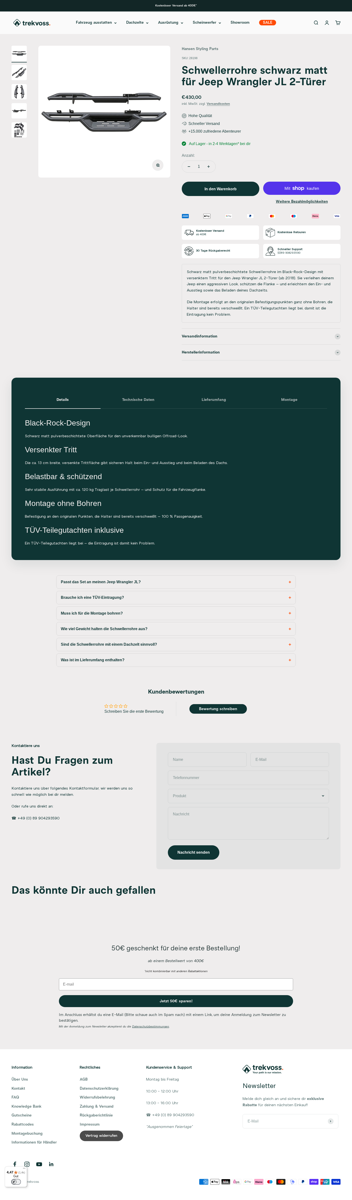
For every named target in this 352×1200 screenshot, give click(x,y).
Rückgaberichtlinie (96, 1115)
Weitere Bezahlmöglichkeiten (302, 201)
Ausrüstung (168, 22)
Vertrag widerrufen (101, 1135)
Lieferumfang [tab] (214, 399)
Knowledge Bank (26, 1106)
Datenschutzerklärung (99, 1088)
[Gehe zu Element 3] (19, 92)
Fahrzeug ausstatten (94, 22)
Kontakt (18, 1088)
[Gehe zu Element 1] (19, 54)
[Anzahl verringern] (189, 166)
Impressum (90, 1124)
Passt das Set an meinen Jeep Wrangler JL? (101, 582)
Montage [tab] (289, 399)
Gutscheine (21, 1115)
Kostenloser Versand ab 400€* (176, 5)
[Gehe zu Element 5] (19, 130)
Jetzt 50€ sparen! (176, 1001)
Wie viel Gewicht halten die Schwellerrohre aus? (104, 629)
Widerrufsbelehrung (97, 1097)
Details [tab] (63, 399)
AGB (84, 1079)
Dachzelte (135, 22)
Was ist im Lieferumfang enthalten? (93, 660)
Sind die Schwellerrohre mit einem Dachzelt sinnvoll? (109, 644)
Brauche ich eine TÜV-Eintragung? (92, 597)
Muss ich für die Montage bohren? (92, 613)
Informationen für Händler (34, 1142)
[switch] (16, 1182)
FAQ (15, 1097)
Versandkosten (218, 104)
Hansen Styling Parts (200, 48)
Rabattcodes (22, 1124)
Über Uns (19, 1079)
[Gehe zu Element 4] (19, 111)
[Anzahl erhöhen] (209, 166)
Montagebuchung (27, 1133)
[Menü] (24, 1169)
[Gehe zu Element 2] (19, 73)
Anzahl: (188, 155)
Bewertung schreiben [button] (218, 709)
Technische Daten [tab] (138, 399)
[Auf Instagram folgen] (27, 1164)
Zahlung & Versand (97, 1106)
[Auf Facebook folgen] (14, 1164)
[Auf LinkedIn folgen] (51, 1164)
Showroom (240, 22)
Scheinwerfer (204, 22)
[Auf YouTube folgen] (39, 1164)
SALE (267, 22)
